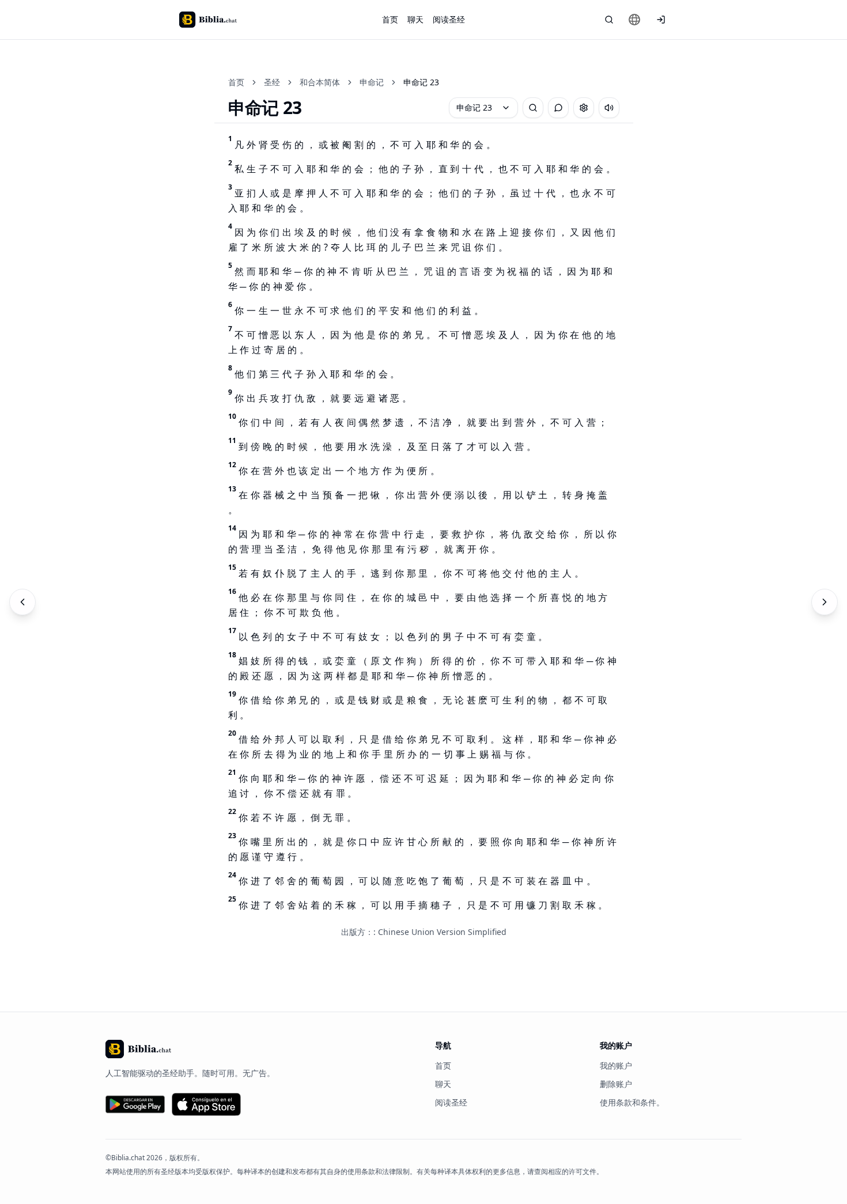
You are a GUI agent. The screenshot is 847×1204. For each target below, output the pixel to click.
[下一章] (824, 602)
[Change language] (634, 19)
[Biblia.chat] (208, 19)
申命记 (372, 82)
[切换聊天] (558, 107)
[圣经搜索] (609, 19)
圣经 (272, 82)
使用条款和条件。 (632, 1102)
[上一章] (22, 602)
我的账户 (616, 1065)
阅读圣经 (449, 19)
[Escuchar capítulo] (609, 107)
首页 (390, 19)
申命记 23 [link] (421, 82)
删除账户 (616, 1083)
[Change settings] (583, 107)
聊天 (415, 19)
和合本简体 (320, 82)
